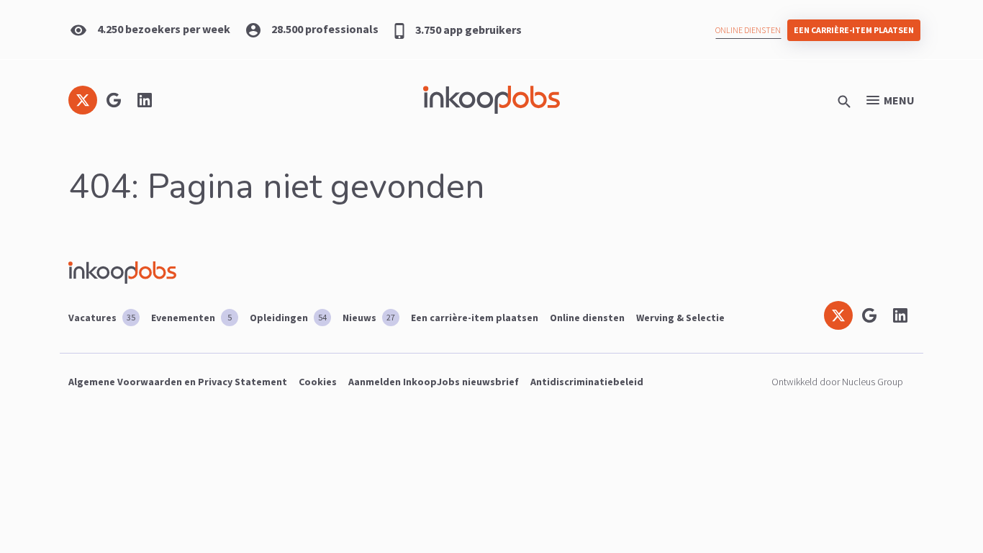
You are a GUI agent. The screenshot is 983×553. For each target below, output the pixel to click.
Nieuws (369, 317)
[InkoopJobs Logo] (491, 100)
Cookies (318, 381)
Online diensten (748, 29)
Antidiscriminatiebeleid (586, 381)
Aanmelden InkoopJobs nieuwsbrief (433, 381)
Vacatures (101, 317)
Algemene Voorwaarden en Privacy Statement (177, 381)
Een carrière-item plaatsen (854, 29)
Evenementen (191, 317)
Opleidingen (288, 317)
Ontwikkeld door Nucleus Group (837, 381)
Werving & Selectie (680, 317)
